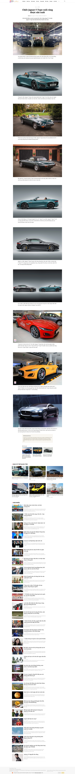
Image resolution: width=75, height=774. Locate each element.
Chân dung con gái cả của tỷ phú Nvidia (35, 638)
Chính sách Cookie (38, 772)
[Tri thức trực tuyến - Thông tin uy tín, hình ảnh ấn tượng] (14, 1)
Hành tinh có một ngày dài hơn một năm (34, 692)
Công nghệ (42, 1)
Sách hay (28, 1)
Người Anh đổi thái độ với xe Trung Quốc (20, 477)
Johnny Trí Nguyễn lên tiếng (31, 754)
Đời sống (46, 1)
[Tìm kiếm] (65, 1)
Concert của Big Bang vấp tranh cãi (33, 540)
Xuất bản (23, 1)
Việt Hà (29, 15)
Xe (36, 7)
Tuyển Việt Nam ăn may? (30, 718)
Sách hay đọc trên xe (27, 435)
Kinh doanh (33, 1)
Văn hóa (37, 1)
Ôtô (39, 7)
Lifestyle (50, 1)
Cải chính (55, 1)
